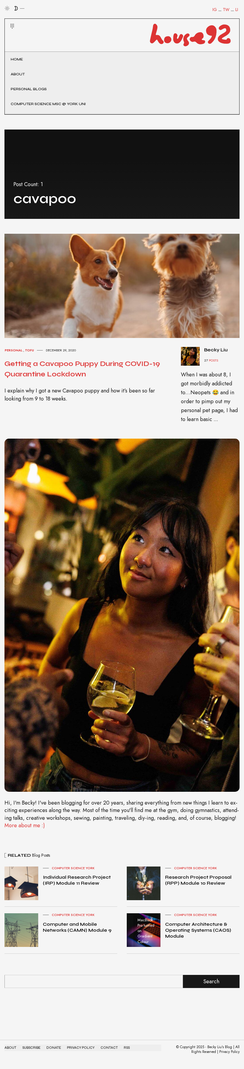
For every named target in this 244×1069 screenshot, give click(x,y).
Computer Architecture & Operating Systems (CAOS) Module (198, 930)
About (18, 74)
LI (236, 10)
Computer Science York (73, 868)
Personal (13, 350)
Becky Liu (216, 350)
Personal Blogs (29, 89)
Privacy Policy (81, 1048)
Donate (53, 1048)
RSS (127, 1048)
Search (211, 981)
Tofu (29, 350)
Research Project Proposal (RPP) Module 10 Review (198, 880)
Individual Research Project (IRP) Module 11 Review (77, 880)
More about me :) (24, 825)
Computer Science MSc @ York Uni (48, 104)
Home (17, 59)
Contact (109, 1048)
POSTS (213, 360)
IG (214, 10)
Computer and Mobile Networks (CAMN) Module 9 (77, 927)
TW (226, 10)
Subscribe (31, 1048)
